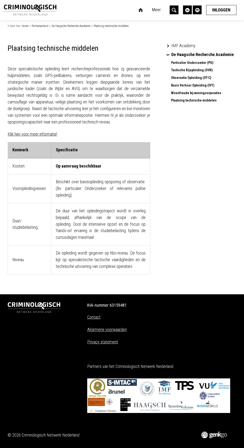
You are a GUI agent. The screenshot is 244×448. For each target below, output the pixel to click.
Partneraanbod (40, 26)
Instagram (197, 9)
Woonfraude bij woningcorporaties (196, 93)
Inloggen (221, 10)
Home (25, 26)
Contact (94, 317)
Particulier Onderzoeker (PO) (192, 63)
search (174, 9)
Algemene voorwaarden (107, 329)
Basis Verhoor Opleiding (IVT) (192, 85)
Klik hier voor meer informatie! (32, 134)
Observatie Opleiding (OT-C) (191, 78)
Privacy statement (102, 342)
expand (167, 45)
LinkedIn (187, 9)
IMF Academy (183, 45)
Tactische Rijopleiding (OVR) (192, 70)
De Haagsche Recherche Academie (71, 26)
